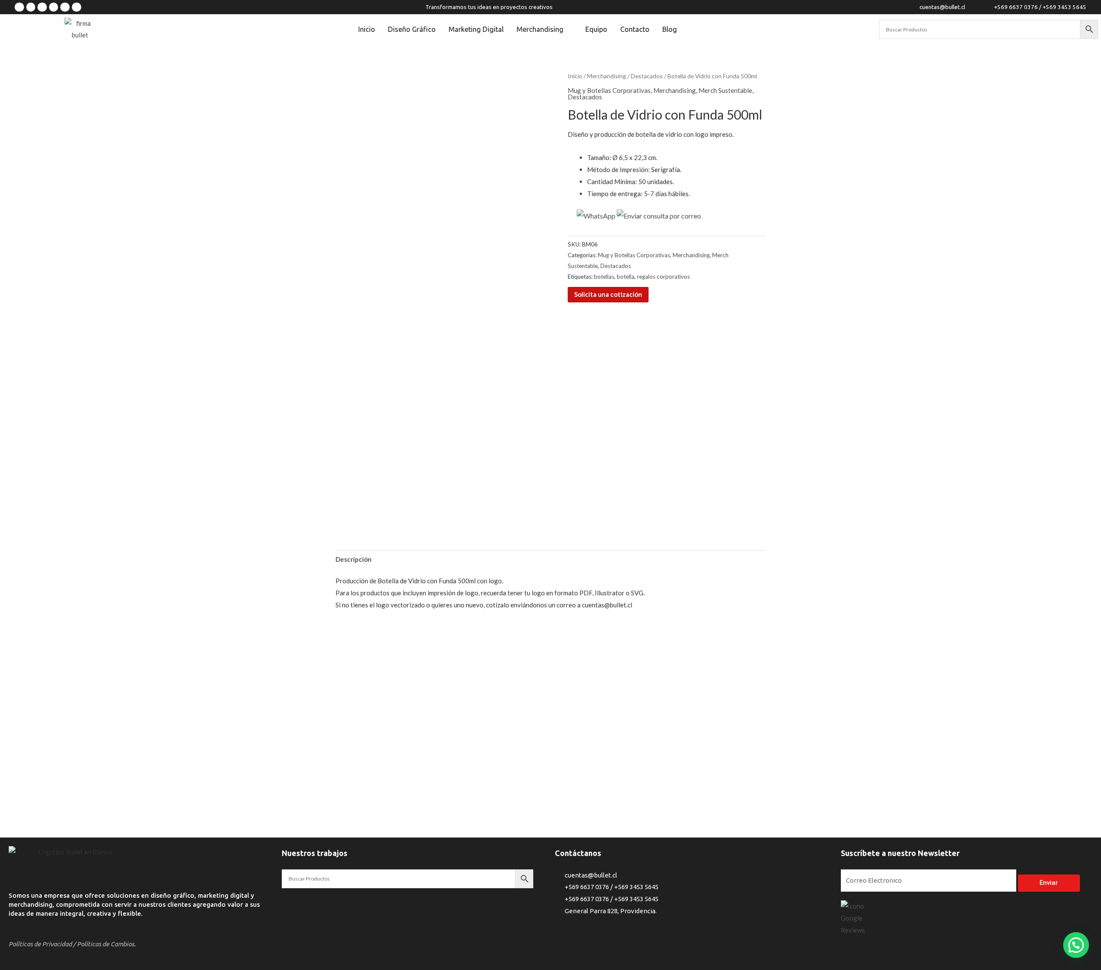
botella (625, 276)
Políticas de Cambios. (106, 944)
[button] (1076, 945)
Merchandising (606, 76)
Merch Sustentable (725, 90)
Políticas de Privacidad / (42, 944)
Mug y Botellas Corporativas (609, 90)
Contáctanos (578, 853)
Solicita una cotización (608, 294)
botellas (604, 276)
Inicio (575, 76)
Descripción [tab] (353, 559)
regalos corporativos (663, 276)
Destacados (647, 76)
